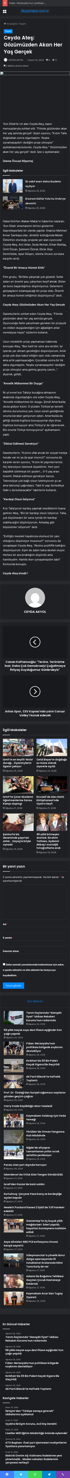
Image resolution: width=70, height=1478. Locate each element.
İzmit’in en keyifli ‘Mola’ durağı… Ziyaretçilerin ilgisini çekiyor (18, 763)
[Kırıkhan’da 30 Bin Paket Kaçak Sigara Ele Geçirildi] (14, 1065)
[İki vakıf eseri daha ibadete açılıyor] (13, 186)
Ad (5, 924)
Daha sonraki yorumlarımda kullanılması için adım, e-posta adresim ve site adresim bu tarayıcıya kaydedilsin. (33, 970)
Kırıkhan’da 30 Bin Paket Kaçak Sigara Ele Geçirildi (43, 1062)
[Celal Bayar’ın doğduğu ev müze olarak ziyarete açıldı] (51, 747)
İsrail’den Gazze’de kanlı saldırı (24, 1184)
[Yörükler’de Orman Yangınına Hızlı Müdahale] (14, 1136)
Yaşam (22, 23)
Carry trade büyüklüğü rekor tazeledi (28, 1106)
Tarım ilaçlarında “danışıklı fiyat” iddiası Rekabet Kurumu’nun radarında (44, 1016)
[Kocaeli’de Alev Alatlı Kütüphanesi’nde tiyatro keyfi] (51, 784)
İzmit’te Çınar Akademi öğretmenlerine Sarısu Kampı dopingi (18, 800)
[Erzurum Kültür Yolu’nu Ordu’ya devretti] (13, 203)
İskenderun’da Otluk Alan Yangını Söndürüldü (33, 1174)
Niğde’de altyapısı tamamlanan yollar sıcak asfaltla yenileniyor (42, 1151)
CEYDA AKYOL (16, 60)
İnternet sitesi (11, 951)
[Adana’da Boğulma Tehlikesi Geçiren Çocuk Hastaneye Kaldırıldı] (14, 1281)
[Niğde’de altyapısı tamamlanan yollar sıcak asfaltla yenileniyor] (14, 1152)
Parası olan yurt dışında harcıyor (25, 1165)
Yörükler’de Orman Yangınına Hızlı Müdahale (45, 1133)
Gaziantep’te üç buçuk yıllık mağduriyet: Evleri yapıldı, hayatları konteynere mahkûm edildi (46, 1226)
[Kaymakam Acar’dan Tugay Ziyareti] (14, 1298)
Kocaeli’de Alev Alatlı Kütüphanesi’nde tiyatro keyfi (50, 800)
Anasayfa (11, 23)
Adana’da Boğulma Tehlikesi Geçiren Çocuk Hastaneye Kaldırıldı (45, 1280)
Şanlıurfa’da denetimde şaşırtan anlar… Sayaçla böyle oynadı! (17, 839)
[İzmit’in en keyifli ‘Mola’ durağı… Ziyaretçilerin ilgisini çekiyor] (18, 747)
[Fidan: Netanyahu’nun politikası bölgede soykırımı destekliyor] (14, 1048)
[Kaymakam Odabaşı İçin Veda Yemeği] (14, 1120)
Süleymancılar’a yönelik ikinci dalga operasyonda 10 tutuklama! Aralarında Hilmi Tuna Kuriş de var (45, 1260)
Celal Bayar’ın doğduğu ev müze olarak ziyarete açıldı (51, 763)
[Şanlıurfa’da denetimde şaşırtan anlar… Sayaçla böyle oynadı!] (18, 822)
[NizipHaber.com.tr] (35, 11)
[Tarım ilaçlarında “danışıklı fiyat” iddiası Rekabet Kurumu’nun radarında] (14, 1017)
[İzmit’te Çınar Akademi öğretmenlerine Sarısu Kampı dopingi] (18, 784)
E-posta (8, 937)
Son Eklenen (35, 1001)
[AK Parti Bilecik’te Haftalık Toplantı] (14, 1081)
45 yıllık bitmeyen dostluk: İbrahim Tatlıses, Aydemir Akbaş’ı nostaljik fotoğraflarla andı (48, 841)
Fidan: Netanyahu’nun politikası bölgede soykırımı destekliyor (44, 1047)
